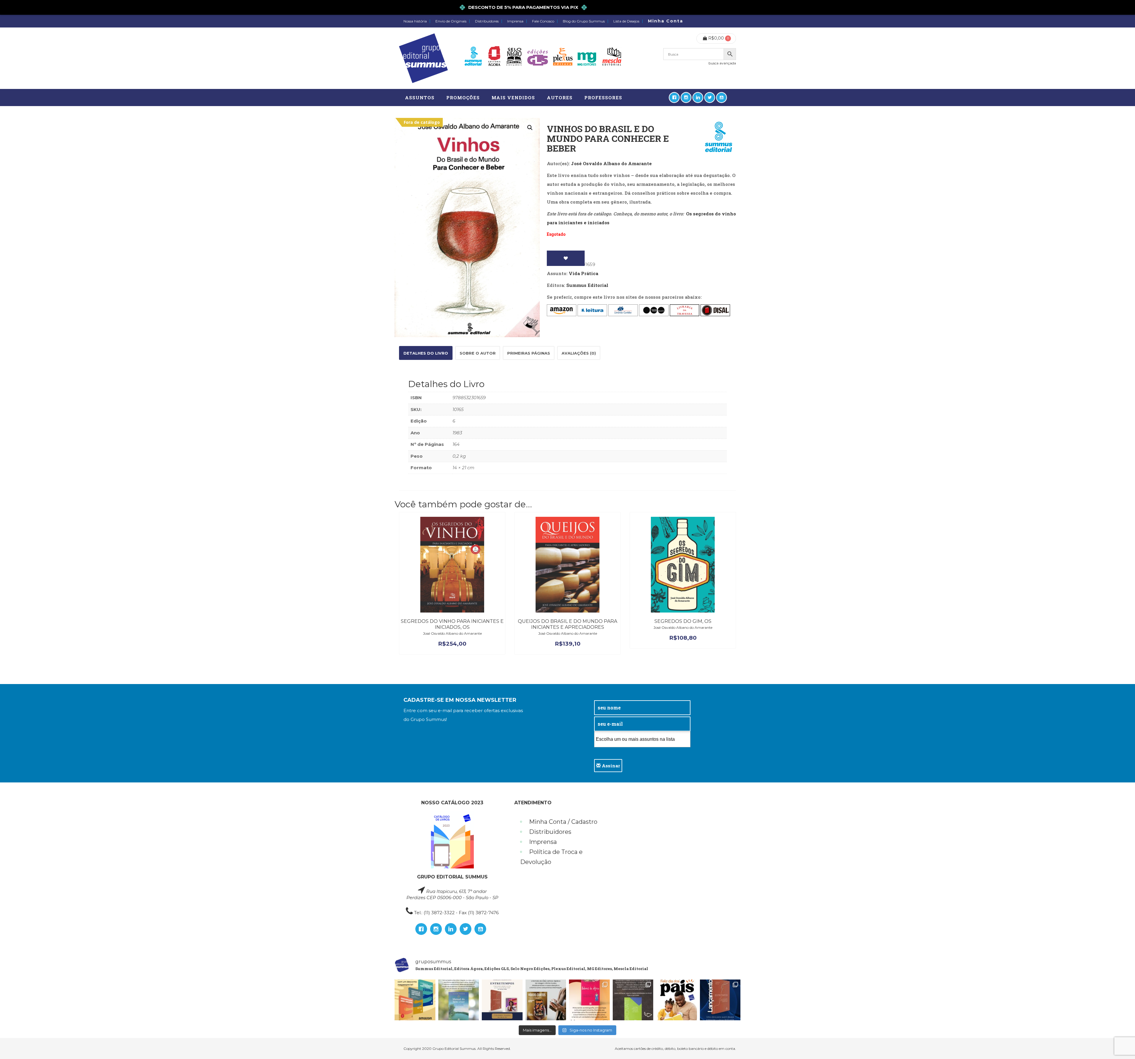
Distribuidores (487, 21)
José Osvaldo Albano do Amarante (611, 163)
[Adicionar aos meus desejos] (566, 258)
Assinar (610, 766)
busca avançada (722, 63)
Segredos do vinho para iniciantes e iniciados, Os (452, 624)
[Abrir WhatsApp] (1120, 1044)
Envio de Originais (450, 21)
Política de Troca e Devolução (551, 856)
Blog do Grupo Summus (584, 21)
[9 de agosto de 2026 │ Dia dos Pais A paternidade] (676, 1000)
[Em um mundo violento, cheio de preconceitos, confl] (415, 1000)
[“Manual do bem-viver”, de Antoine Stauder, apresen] (458, 1000)
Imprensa (515, 21)
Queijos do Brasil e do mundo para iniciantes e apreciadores (567, 624)
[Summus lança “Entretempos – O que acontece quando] (720, 1000)
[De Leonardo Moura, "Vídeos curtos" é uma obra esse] (546, 1000)
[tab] (426, 353)
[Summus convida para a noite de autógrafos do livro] (502, 1000)
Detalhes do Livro (425, 353)
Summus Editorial (587, 285)
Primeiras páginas (528, 353)
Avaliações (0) (579, 353)
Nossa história (415, 21)
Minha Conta (665, 21)
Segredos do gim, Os (682, 621)
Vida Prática (583, 273)
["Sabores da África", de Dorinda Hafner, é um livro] (589, 1000)
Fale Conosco (543, 21)
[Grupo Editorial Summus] (423, 58)
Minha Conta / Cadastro (563, 821)
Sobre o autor (478, 353)
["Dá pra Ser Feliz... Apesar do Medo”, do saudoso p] (633, 1000)
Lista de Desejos (626, 21)
